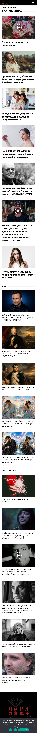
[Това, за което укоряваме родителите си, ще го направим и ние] (18, 99)
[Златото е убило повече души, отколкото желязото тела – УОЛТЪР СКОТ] (18, 337)
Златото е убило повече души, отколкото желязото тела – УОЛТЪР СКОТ (16, 353)
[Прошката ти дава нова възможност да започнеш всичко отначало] (18, 62)
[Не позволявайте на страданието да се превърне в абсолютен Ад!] (18, 630)
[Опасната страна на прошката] (18, 27)
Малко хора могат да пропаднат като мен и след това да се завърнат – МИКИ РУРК (17, 535)
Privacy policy (23, 730)
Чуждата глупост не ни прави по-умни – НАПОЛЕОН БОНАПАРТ (18, 388)
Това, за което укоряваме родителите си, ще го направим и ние (17, 116)
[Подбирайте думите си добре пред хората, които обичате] (18, 257)
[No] (34, 726)
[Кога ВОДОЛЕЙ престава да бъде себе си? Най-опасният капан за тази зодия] (18, 443)
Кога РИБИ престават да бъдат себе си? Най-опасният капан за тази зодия (17, 423)
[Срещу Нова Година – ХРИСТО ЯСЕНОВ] (18, 486)
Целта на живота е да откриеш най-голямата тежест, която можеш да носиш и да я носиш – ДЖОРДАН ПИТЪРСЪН (17, 609)
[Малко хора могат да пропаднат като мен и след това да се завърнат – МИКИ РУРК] (18, 519)
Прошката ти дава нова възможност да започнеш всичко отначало (18, 79)
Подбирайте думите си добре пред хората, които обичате (18, 274)
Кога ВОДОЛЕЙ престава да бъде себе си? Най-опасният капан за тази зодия (17, 459)
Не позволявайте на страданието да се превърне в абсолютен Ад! (18, 645)
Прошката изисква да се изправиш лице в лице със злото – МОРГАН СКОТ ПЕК (18, 191)
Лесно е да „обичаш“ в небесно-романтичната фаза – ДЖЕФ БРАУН (16, 680)
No (15, 730)
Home (4, 7)
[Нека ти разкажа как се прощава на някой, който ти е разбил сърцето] (18, 136)
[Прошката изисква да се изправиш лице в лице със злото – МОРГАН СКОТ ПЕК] (18, 174)
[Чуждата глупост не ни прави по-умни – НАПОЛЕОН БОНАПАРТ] (18, 374)
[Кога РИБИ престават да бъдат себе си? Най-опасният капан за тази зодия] (18, 407)
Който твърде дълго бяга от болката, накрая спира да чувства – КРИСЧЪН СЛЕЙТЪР (18, 317)
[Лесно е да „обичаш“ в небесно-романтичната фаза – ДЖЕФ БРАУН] (18, 664)
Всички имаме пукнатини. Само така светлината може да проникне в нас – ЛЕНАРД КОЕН (16, 571)
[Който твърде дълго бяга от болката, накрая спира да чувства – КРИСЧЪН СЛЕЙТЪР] (18, 301)
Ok (10, 730)
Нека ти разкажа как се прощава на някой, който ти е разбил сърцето (17, 154)
